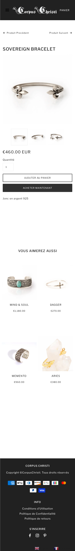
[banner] (35, 10)
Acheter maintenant (37, 188)
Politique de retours (38, 518)
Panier (65, 10)
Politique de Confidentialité (37, 513)
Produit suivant (59, 32)
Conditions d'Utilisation (37, 508)
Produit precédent (17, 32)
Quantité (8, 159)
